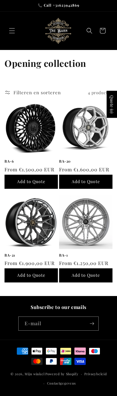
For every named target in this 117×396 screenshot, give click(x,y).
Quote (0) (112, 104)
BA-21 (9, 255)
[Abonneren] (91, 323)
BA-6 (9, 161)
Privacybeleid (95, 374)
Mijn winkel (34, 374)
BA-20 (65, 161)
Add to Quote (31, 181)
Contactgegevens (61, 383)
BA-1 (63, 255)
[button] (12, 30)
